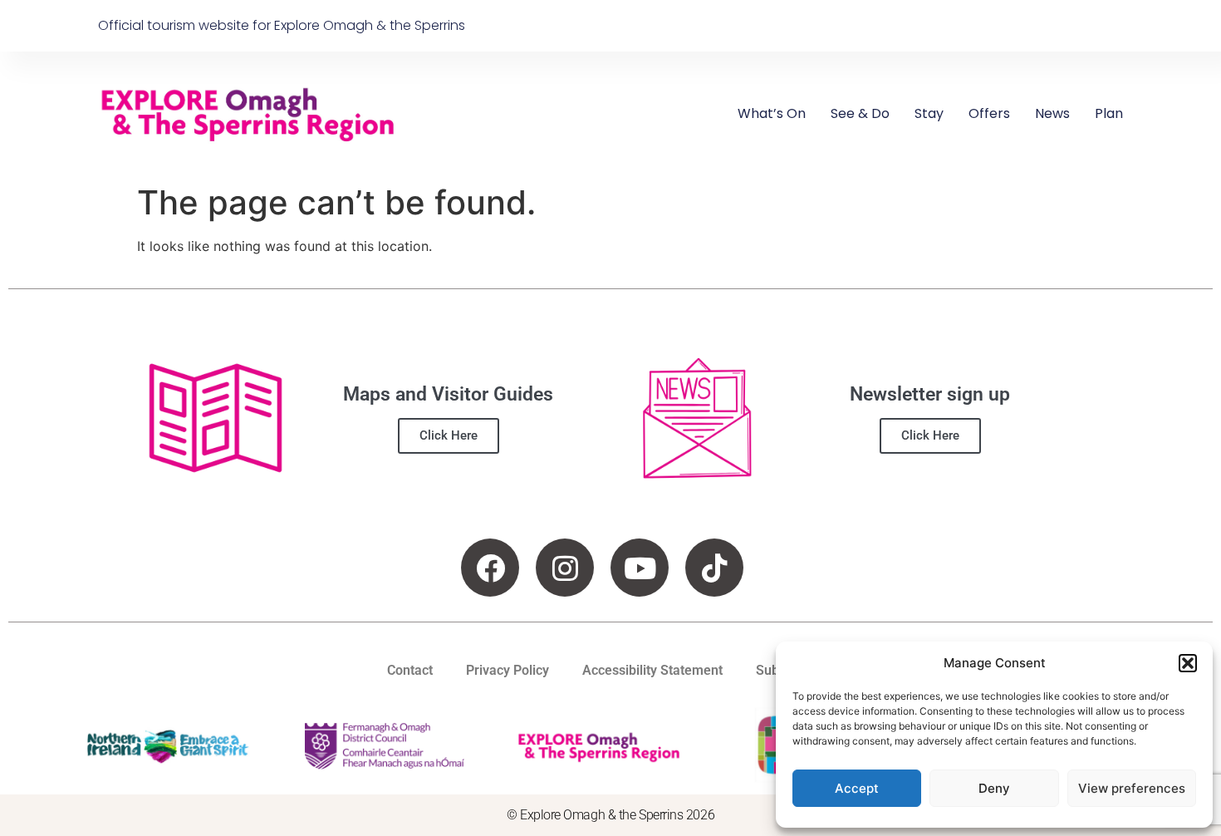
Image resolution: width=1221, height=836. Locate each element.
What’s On (772, 113)
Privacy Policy (507, 670)
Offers (989, 113)
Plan (1109, 113)
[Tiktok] (714, 567)
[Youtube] (639, 567)
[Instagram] (565, 567)
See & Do (860, 113)
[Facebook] (490, 567)
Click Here (448, 435)
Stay (929, 113)
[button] (1187, 663)
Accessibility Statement (652, 670)
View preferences (1131, 788)
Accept (857, 788)
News (1052, 113)
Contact (410, 670)
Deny (994, 788)
